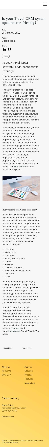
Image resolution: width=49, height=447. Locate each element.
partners (16, 328)
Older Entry (8, 348)
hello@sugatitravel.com (14, 408)
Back (6, 56)
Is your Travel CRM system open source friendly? (24, 20)
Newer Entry (27, 348)
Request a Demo (10, 398)
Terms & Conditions (8, 440)
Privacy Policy (21, 440)
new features (20, 166)
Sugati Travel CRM (4, 4)
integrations (14, 331)
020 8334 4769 (9, 411)
